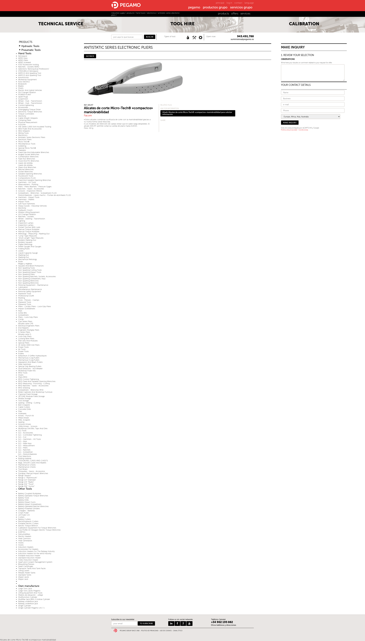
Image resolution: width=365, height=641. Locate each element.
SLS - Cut (22, 437)
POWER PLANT (24, 94)
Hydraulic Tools (30, 46)
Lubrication (23, 287)
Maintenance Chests (27, 465)
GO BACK (90, 56)
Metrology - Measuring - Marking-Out (33, 234)
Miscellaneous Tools (26, 144)
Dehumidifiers (24, 534)
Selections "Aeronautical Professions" (33, 69)
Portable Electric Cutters (28, 523)
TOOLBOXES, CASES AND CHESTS (33, 460)
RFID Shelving (24, 388)
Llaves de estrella (25, 163)
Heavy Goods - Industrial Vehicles (32, 206)
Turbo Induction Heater (28, 560)
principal (220, 2)
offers (234, 13)
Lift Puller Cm (24, 515)
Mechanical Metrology (27, 259)
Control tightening (26, 105)
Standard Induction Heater (29, 558)
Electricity (22, 116)
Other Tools (25, 488)
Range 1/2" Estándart (27, 480)
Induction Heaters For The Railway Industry (36, 551)
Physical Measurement (27, 122)
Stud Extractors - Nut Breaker (30, 368)
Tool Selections (24, 456)
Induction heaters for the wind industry (34, 553)
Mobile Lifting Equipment (28, 212)
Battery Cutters (24, 519)
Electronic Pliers (25, 139)
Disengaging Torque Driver (29, 109)
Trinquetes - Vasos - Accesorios (31, 471)
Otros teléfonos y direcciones (223, 625)
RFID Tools (22, 373)
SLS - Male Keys (25, 443)
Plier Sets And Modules (28, 341)
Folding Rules (24, 249)
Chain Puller (23, 513)
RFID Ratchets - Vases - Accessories (33, 386)
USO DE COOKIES (166, 631)
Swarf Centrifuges (25, 566)
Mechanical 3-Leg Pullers (28, 360)
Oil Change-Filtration (27, 92)
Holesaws (22, 413)
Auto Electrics (24, 82)
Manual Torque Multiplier (28, 229)
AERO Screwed (24, 62)
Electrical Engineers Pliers (28, 326)
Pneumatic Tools (31, 50)
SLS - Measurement (26, 446)
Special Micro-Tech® (27, 148)
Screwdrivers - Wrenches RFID (30, 390)
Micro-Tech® (23, 142)
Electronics (22, 135)
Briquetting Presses (26, 564)
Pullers (21, 353)
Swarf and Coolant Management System (35, 562)
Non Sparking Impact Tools (29, 272)
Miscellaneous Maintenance (30, 289)
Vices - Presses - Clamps (28, 300)
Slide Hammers (24, 364)
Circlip (21, 319)
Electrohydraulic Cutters (28, 521)
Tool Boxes (23, 469)
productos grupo (215, 7)
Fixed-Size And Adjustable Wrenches (33, 152)
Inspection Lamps (25, 223)
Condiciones (303, 130)
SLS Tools (22, 431)
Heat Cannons (24, 538)
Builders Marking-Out (27, 240)
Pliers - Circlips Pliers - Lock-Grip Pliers (34, 306)
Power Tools (23, 347)
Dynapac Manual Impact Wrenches (33, 473)
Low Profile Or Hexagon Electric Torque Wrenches (39, 530)
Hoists (21, 543)
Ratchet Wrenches (26, 169)
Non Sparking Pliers (26, 274)
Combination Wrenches (28, 157)
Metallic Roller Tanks (26, 573)
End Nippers (23, 328)
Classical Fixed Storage (27, 394)
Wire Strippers (24, 131)
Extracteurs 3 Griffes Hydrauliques (32, 356)
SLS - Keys (22, 441)
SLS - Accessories (25, 433)
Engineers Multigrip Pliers (28, 330)
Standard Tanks (24, 575)
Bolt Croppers (24, 405)
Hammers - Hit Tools (27, 182)
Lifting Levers (23, 571)
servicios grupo (241, 7)
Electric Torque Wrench (28, 526)
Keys (20, 311)
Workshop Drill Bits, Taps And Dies (32, 428)
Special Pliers (23, 343)
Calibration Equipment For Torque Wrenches (37, 528)
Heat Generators (25, 541)
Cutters (21, 517)
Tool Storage (23, 401)
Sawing (21, 422)
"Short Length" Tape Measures (30, 238)
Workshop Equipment (27, 79)
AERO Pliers (23, 60)
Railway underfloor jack (28, 601)
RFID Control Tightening (28, 379)
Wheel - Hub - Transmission (30, 101)
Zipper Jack (23, 579)
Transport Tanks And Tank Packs (32, 568)
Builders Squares (25, 242)
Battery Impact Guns (27, 502)
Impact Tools (23, 201)
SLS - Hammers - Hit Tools (29, 439)
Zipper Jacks (23, 577)
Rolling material (24, 458)
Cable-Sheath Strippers (28, 118)
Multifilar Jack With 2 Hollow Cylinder (34, 599)
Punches (22, 124)
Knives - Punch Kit (26, 416)
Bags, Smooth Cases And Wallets (32, 463)
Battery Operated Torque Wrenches (33, 496)
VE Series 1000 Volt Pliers (28, 345)
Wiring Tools (23, 133)
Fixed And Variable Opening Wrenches (34, 180)
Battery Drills (23, 500)
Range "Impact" (24, 475)
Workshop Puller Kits (27, 371)
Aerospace (22, 56)
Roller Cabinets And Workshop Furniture (35, 392)
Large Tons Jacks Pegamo (29, 591)
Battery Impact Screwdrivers (29, 504)
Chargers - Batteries (26, 511)
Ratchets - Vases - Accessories (31, 189)
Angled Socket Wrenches (28, 154)
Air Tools (22, 349)
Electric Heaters (24, 536)
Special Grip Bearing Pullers (29, 366)
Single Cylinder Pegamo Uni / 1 (31, 608)
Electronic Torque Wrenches (30, 112)
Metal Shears (23, 418)
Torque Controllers (26, 114)
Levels (20, 251)
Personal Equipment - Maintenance (33, 285)
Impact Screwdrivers (26, 309)
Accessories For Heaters (28, 549)
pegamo (194, 7)
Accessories (23, 107)
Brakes (21, 86)
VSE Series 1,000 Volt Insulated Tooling (34, 127)
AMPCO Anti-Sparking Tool (29, 73)
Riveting (21, 298)
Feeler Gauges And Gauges (29, 246)
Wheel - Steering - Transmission (31, 219)
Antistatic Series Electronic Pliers (31, 137)
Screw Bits (22, 313)
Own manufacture (28, 585)
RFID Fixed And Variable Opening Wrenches (36, 381)
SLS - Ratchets (24, 450)
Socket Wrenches (25, 172)
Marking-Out (23, 255)
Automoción (23, 77)
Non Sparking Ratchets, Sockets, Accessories (37, 276)
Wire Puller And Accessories (30, 129)
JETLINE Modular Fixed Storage (31, 396)
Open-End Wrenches (27, 167)
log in (229, 2)
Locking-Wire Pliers (26, 338)
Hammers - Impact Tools (28, 197)
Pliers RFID (22, 377)
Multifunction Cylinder (27, 597)
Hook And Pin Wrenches (28, 161)
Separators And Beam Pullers (30, 362)
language (249, 2)
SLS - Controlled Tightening (30, 435)
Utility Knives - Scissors (27, 426)
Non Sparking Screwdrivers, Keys (31, 279)
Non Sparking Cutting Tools (30, 270)
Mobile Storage (24, 398)
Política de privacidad (289, 130)
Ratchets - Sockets (26, 216)
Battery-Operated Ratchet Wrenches (33, 506)
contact (238, 2)
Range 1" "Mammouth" (27, 478)
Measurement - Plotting (28, 184)
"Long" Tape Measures (27, 236)
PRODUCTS (25, 42)
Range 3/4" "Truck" (26, 484)
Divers (20, 88)
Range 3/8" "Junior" (26, 486)
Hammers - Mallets (26, 199)
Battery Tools (23, 498)
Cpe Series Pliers (25, 321)
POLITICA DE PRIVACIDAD (149, 631)
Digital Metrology (25, 244)
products (223, 13)
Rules (20, 261)
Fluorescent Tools (25, 176)
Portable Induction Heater (29, 556)
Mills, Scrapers (24, 420)
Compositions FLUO (27, 178)
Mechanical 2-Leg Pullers (28, 358)
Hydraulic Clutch (25, 210)
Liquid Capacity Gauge (28, 253)
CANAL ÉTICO (177, 631)
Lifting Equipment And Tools (30, 593)
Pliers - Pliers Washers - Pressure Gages (34, 187)
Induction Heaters (25, 547)
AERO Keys (23, 58)
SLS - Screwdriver (25, 452)
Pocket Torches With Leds (29, 227)
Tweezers (22, 150)
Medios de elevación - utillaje (30, 595)
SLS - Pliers (23, 448)
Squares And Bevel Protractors (31, 266)
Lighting (21, 221)
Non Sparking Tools (26, 268)
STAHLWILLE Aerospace (28, 71)
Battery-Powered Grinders (29, 508)
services (245, 13)
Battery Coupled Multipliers (29, 493)
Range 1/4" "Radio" (26, 482)
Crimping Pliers (24, 120)
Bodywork (22, 84)
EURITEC (22, 532)
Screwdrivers (23, 315)
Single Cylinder (24, 606)
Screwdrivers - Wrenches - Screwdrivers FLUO (37, 193)
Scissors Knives (24, 424)
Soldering (22, 146)
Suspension (23, 99)
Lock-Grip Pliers (25, 336)
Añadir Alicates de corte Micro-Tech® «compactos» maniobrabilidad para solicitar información (197, 113)
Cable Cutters (24, 407)
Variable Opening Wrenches (30, 174)
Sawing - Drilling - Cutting (29, 403)
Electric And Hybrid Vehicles (30, 90)
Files (20, 411)
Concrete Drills (24, 409)
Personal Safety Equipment (29, 291)
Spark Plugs (23, 97)
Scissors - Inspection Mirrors (30, 191)
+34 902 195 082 (222, 622)
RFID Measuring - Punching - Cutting (34, 383)
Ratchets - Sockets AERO (28, 67)
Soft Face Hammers (26, 204)
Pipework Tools (24, 294)
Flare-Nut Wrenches (26, 159)
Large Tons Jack (25, 588)
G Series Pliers (24, 332)
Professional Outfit (26, 296)
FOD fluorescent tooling (28, 65)
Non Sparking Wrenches (28, 281)
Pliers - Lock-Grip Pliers (28, 317)
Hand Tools (24, 53)
